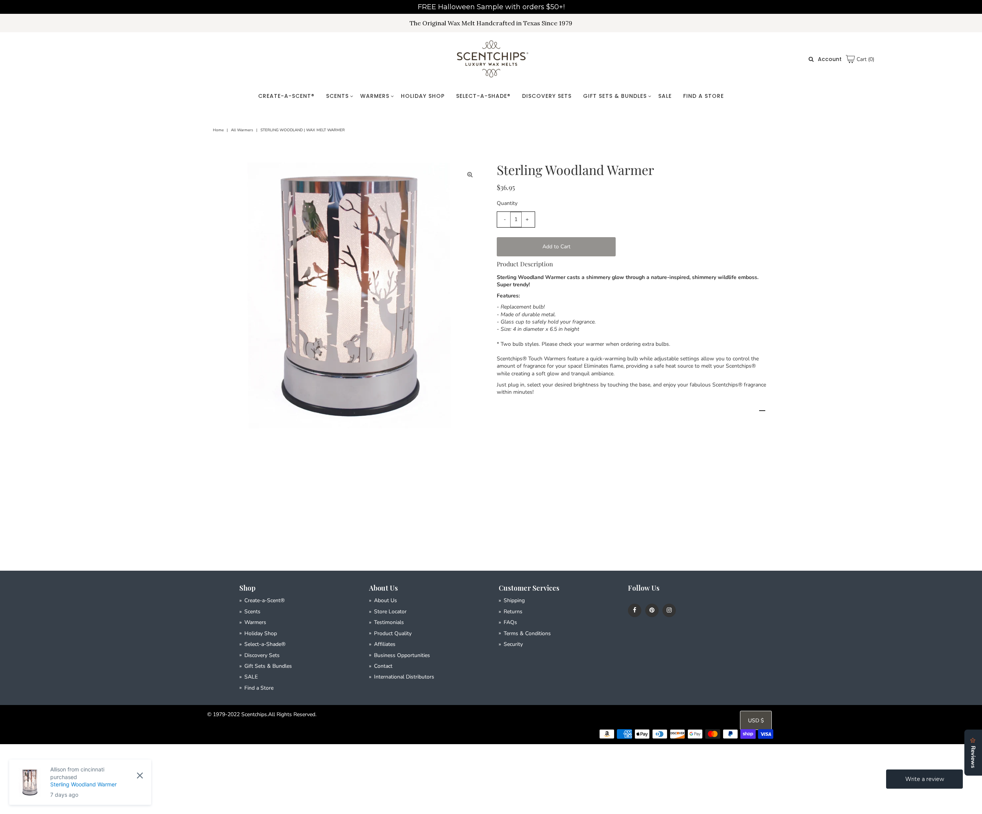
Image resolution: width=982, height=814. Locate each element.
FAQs (510, 622)
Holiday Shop (423, 96)
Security (513, 644)
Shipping (514, 600)
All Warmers (242, 130)
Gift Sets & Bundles (615, 96)
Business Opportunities (402, 655)
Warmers (374, 96)
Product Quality (393, 633)
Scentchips (254, 714)
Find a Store (703, 96)
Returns (513, 611)
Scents (337, 96)
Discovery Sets (547, 96)
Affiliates (384, 644)
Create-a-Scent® (286, 96)
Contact (383, 666)
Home (218, 130)
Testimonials (389, 622)
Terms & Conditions (527, 633)
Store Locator (390, 611)
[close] (140, 775)
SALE (665, 96)
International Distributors (404, 676)
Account (830, 59)
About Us (385, 600)
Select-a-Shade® (483, 96)
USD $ (756, 720)
